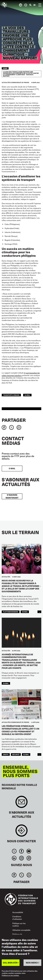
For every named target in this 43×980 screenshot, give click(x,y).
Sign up (21, 803)
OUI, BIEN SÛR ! (10, 962)
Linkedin (14, 858)
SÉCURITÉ (15, 754)
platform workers (10, 612)
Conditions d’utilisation (17, 917)
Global (27, 395)
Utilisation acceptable (21, 930)
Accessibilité (17, 912)
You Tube (28, 851)
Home (5, 68)
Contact (21, 831)
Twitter (14, 851)
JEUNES (25, 612)
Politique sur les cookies (19, 924)
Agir (34, 5)
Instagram (21, 858)
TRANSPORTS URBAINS (11, 395)
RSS (28, 858)
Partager (14, 420)
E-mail (12, 468)
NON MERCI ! (32, 962)
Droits (5, 754)
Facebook (21, 851)
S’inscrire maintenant (12, 496)
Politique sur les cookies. (10, 975)
